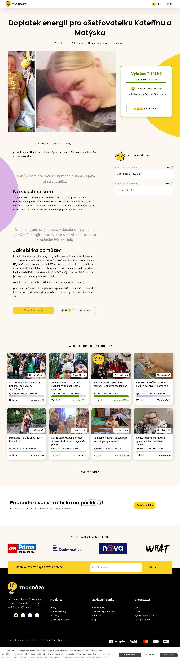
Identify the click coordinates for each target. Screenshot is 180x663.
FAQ (68, 144)
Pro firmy (54, 616)
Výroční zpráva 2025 (144, 616)
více (57, 657)
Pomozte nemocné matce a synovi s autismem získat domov (150, 441)
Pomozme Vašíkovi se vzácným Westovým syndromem (110, 440)
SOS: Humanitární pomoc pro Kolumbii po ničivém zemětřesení (25, 386)
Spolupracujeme (142, 620)
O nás (137, 612)
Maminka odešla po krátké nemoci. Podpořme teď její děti (110, 384)
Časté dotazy (98, 608)
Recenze (96, 616)
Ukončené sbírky (58, 612)
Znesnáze (141, 600)
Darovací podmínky (59, 620)
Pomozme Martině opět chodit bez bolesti (25, 440)
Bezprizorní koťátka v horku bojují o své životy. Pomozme (152, 384)
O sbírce (43, 144)
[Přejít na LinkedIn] (37, 615)
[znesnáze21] (16, 4)
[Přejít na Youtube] (30, 615)
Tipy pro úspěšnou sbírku (104, 612)
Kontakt (138, 608)
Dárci (57, 144)
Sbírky (53, 608)
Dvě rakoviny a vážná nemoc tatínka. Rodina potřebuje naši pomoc (68, 441)
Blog (94, 620)
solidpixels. (61, 640)
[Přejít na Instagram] (23, 615)
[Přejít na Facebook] (16, 615)
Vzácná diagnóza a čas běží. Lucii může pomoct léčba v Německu (66, 386)
